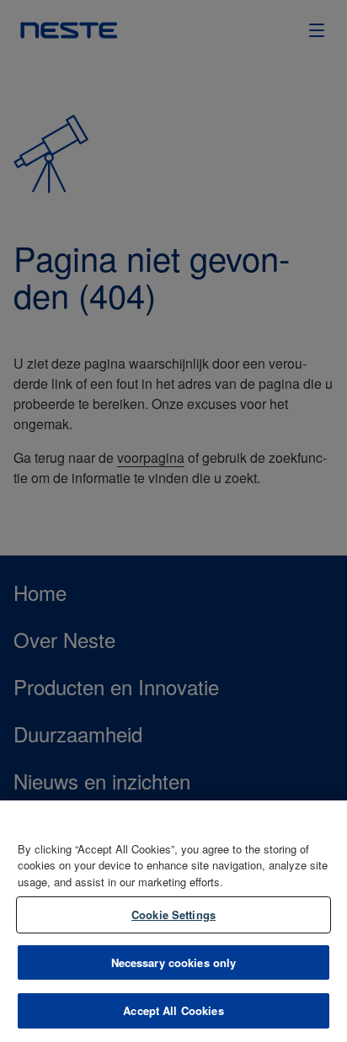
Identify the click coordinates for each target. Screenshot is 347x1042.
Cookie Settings (173, 914)
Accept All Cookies (173, 1010)
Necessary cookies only (174, 962)
